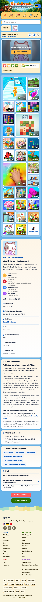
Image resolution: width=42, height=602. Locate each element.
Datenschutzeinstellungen (30, 566)
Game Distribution (9, 322)
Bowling (24, 546)
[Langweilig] (4, 65)
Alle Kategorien (27, 535)
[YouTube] (14, 528)
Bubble (24, 548)
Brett (24, 540)
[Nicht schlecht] (8, 65)
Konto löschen (27, 575)
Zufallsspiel (22, 495)
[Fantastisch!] (12, 65)
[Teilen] (34, 35)
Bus (23, 554)
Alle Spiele (6, 535)
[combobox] (22, 22)
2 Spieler (6, 540)
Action (5, 546)
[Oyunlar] (11, 524)
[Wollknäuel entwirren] (15, 28)
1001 (4, 543)
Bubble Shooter (27, 551)
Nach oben (22, 500)
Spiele (4, 36)
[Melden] (38, 35)
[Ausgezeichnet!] (16, 65)
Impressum (26, 572)
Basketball (6, 556)
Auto (23, 556)
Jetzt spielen (22, 52)
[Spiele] (38, 6)
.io (4, 538)
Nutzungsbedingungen (30, 569)
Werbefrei (6, 548)
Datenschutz (26, 562)
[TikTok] (5, 528)
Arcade (5, 554)
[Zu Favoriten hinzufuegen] (30, 35)
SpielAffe (6, 258)
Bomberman (26, 543)
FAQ (4, 562)
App (4, 551)
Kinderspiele (12, 36)
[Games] (4, 524)
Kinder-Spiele (17, 258)
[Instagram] (9, 528)
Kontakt (6, 565)
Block (24, 538)
